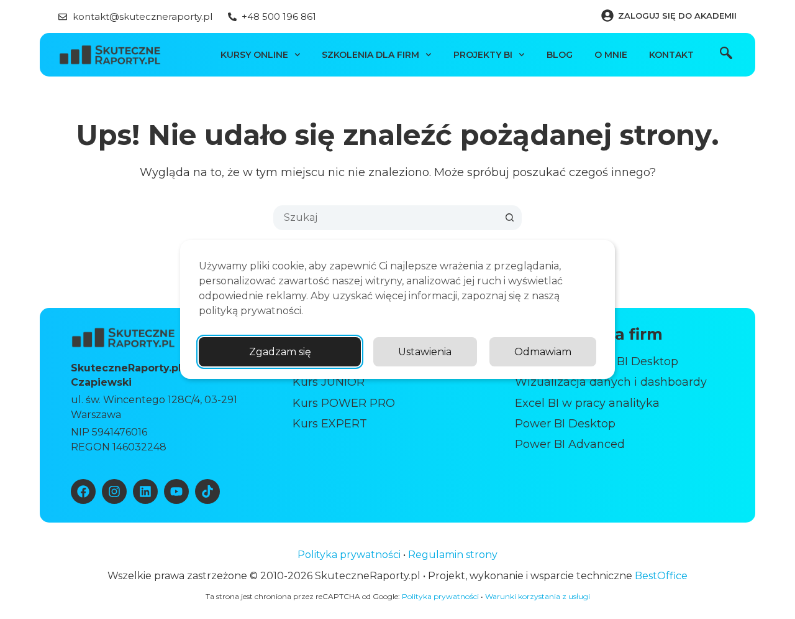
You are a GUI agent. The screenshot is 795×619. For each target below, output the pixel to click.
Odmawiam (542, 352)
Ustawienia (425, 352)
